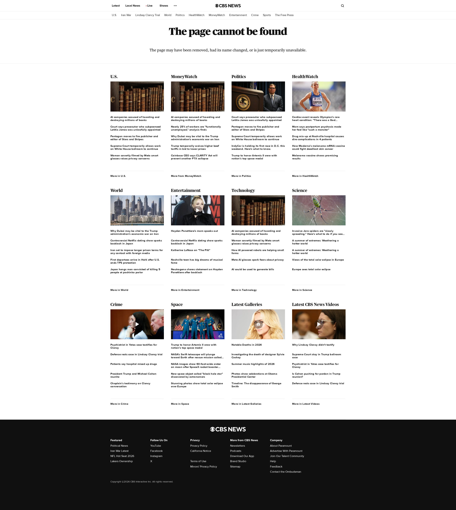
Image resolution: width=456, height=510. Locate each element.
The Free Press (284, 15)
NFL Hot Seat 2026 (122, 456)
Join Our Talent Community (287, 456)
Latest (116, 5)
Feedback (276, 466)
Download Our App (242, 456)
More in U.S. (118, 176)
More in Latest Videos (306, 403)
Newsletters (237, 445)
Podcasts (235, 451)
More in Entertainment (185, 290)
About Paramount (281, 445)
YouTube (155, 445)
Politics (180, 15)
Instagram (156, 456)
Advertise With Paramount (286, 451)
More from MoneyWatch (186, 176)
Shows (164, 5)
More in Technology (244, 290)
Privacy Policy (198, 445)
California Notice (200, 451)
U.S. (114, 15)
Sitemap (235, 466)
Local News (133, 5)
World (167, 15)
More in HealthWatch (305, 176)
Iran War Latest (119, 451)
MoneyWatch (217, 15)
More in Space (180, 403)
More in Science (302, 290)
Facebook (156, 451)
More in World (119, 290)
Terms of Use (198, 461)
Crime (255, 15)
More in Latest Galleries (246, 403)
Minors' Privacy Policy (203, 466)
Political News (119, 445)
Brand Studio (238, 461)
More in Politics (241, 176)
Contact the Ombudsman (285, 471)
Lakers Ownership (121, 461)
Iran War (126, 15)
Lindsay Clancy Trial (147, 15)
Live (150, 5)
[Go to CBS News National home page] (228, 5)
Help (273, 461)
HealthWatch (196, 15)
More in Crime (119, 403)
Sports (267, 15)
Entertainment (238, 15)
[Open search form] (342, 5)
